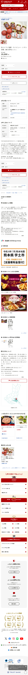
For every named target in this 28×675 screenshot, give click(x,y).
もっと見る (23, 333)
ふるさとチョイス (14, 642)
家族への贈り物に (5, 551)
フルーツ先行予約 (5, 512)
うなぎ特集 (4, 523)
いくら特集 (17, 523)
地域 (10, 8)
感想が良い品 (4, 492)
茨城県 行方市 (4, 463)
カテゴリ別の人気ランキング (7, 484)
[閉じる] (25, 666)
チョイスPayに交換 (6, 547)
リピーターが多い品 (6, 488)
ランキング (15, 8)
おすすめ (22, 8)
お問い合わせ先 (5, 88)
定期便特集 (17, 532)
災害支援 (15, 647)
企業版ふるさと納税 (15, 650)
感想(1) (4, 433)
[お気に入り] (25, 672)
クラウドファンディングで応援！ (8, 543)
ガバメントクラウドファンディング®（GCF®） (15, 645)
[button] (25, 6)
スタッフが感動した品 (6, 508)
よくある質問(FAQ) (14, 587)
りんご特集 (4, 527)
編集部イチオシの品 (6, 504)
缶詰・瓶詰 (15, 192)
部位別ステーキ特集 (6, 532)
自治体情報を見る (14, 380)
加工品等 (9, 192)
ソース (20, 192)
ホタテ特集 (17, 527)
